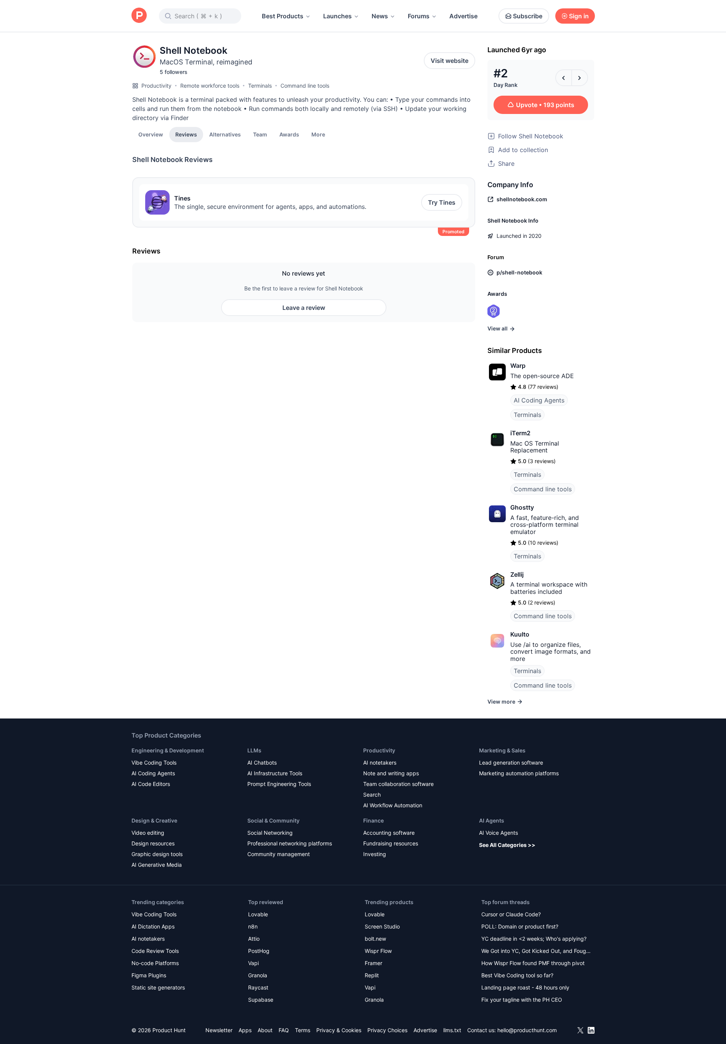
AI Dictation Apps (153, 926)
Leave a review (303, 307)
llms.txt (452, 1030)
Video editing (147, 832)
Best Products (282, 16)
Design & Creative (154, 820)
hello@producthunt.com (527, 1030)
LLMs (254, 750)
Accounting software (389, 832)
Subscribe (527, 16)
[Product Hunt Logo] (139, 16)
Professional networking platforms (289, 843)
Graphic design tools (157, 854)
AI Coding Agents (539, 400)
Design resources (153, 843)
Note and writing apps (391, 773)
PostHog (258, 951)
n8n (253, 926)
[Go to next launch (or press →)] (579, 77)
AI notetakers (379, 762)
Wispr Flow (378, 951)
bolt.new (375, 938)
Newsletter (218, 1030)
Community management (278, 854)
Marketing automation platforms (519, 773)
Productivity (156, 85)
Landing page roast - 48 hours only (525, 987)
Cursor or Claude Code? (511, 914)
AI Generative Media (156, 864)
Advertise (463, 16)
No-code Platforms (155, 963)
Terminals (260, 85)
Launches (337, 16)
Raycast (258, 987)
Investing (374, 854)
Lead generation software (511, 762)
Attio (254, 938)
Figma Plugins (148, 975)
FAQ (284, 1030)
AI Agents (491, 820)
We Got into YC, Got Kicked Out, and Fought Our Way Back (536, 952)
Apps (245, 1030)
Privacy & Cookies (338, 1030)
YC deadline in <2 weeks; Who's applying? (534, 938)
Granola (257, 975)
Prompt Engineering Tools (279, 784)
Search (372, 794)
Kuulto (519, 634)
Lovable (258, 914)
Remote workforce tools (209, 85)
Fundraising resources (390, 843)
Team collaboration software (398, 784)
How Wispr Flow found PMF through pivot (533, 963)
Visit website (449, 60)
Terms (302, 1030)
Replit (372, 975)
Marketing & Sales (502, 750)
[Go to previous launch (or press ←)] (563, 77)
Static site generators (158, 987)
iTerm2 (520, 433)
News (380, 16)
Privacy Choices (387, 1030)
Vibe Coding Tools (153, 762)
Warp (518, 365)
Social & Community (273, 820)
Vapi (253, 963)
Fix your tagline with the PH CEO (521, 999)
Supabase (260, 999)
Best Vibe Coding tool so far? (517, 975)
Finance (373, 820)
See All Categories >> (507, 845)
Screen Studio (382, 926)
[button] (318, 134)
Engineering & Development (167, 750)
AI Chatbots (262, 762)
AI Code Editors (150, 784)
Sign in (579, 16)
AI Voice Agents (498, 832)
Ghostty (522, 507)
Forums (419, 16)
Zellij (517, 574)
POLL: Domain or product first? (519, 926)
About (265, 1030)
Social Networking (270, 832)
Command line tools (304, 85)
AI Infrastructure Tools (274, 773)
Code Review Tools (155, 951)
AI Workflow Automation (392, 805)
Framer (373, 963)
